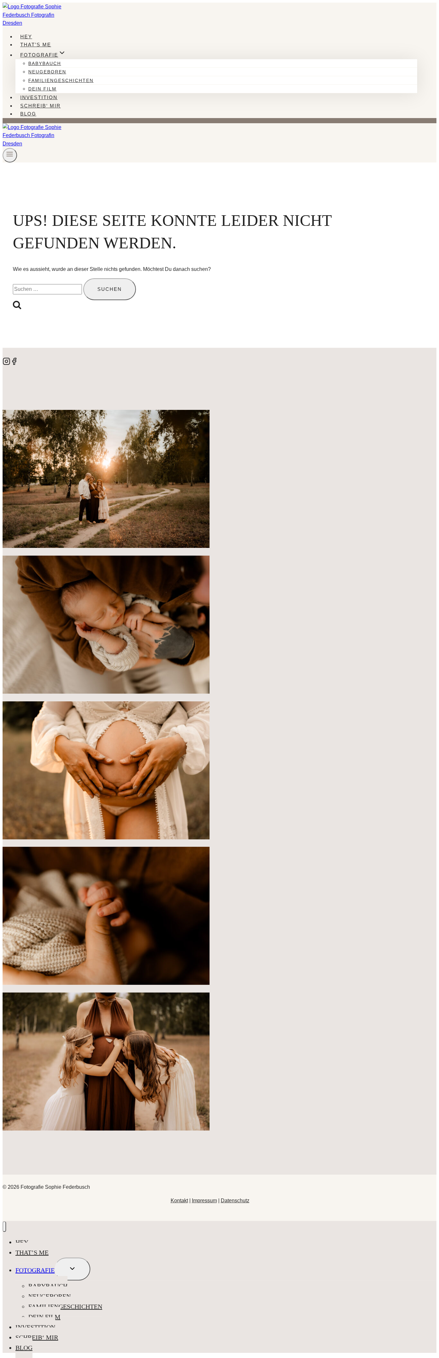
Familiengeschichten (61, 80)
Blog (28, 113)
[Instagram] (6, 363)
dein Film (42, 88)
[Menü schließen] (4, 1226)
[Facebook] (14, 363)
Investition (39, 97)
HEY (26, 36)
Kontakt (179, 1200)
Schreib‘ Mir (40, 105)
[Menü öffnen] (10, 155)
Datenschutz (235, 1200)
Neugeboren (47, 71)
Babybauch (44, 63)
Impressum (204, 1200)
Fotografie (35, 1270)
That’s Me (35, 44)
